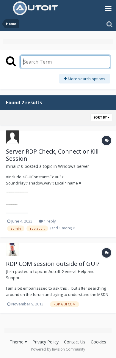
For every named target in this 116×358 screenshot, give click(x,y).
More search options (86, 78)
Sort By (100, 117)
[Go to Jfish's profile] (12, 249)
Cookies (98, 342)
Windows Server (73, 166)
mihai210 (14, 166)
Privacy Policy (45, 342)
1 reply (49, 221)
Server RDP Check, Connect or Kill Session (52, 155)
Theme (17, 342)
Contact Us (74, 342)
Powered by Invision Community (58, 349)
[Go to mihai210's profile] (12, 136)
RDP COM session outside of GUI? (52, 264)
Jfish (10, 271)
